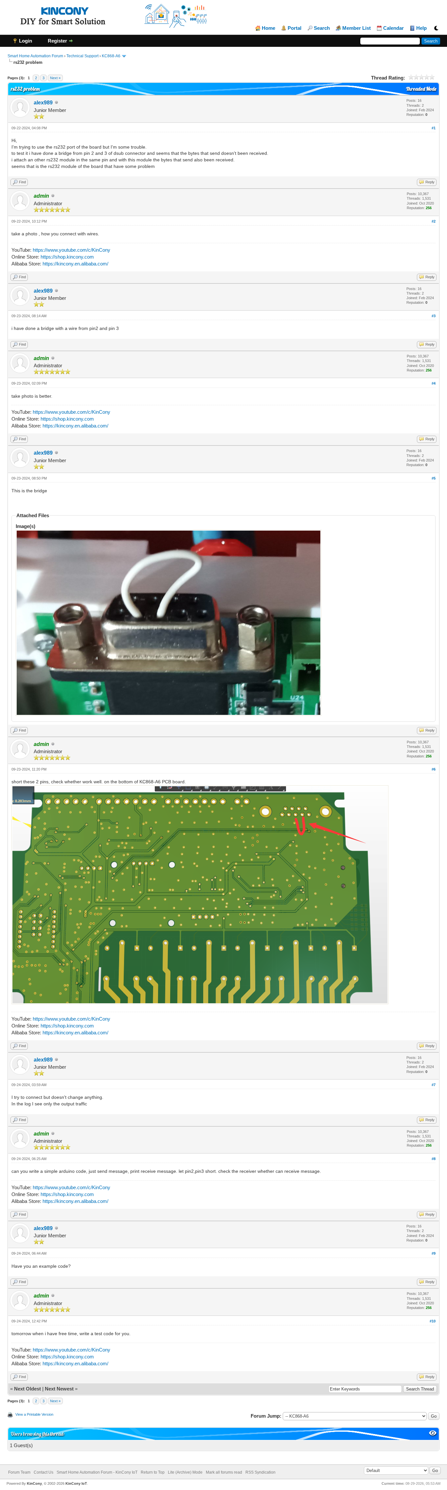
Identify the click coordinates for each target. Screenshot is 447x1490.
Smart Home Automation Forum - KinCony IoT (97, 1472)
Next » (55, 78)
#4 (434, 383)
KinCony (34, 1483)
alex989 (43, 102)
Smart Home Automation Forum (35, 56)
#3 (434, 316)
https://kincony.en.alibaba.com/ (75, 263)
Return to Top (153, 1472)
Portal (294, 28)
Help (421, 28)
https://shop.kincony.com (67, 257)
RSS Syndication (260, 1472)
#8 (434, 1159)
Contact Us (43, 1472)
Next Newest (59, 1388)
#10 (433, 1321)
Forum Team (19, 1472)
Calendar (393, 28)
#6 (434, 769)
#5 (434, 478)
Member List (356, 28)
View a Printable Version (34, 1414)
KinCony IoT (76, 1483)
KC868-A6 (111, 56)
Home (268, 28)
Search (322, 28)
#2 (434, 221)
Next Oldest (27, 1388)
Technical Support (82, 56)
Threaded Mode (421, 89)
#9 (434, 1253)
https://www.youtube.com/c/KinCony (71, 250)
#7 (434, 1085)
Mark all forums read (224, 1472)
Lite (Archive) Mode (185, 1472)
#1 (434, 128)
